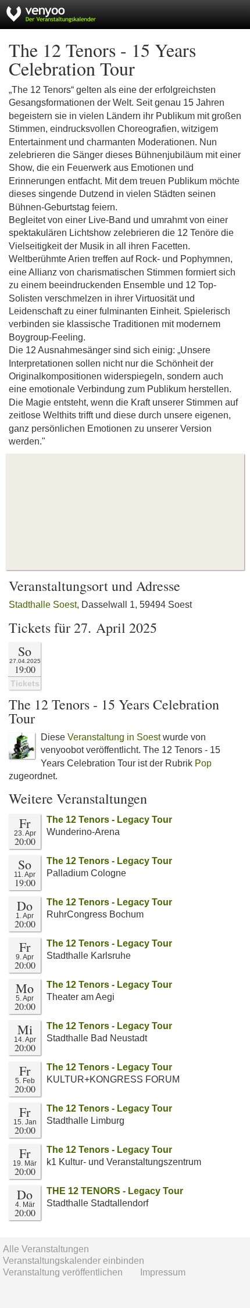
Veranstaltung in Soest (113, 737)
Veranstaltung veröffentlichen (63, 1272)
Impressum (162, 1272)
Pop (203, 763)
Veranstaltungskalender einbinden (73, 1261)
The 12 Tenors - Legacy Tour (109, 820)
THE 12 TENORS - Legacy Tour (115, 1191)
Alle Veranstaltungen (46, 1249)
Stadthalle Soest (43, 605)
